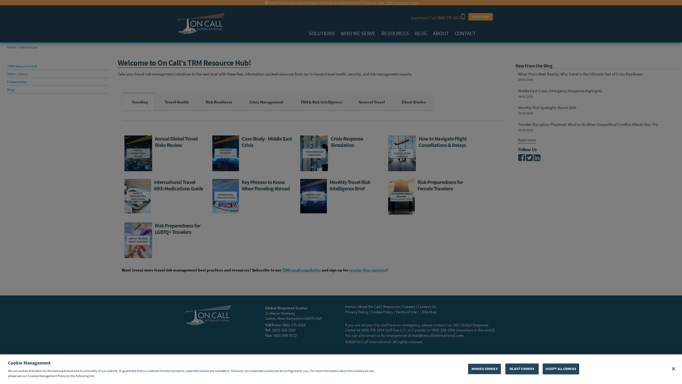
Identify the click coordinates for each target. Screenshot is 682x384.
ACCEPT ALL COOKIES (561, 369)
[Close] (673, 369)
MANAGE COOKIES (485, 369)
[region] (341, 369)
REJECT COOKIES (522, 369)
